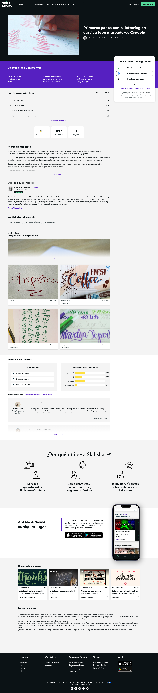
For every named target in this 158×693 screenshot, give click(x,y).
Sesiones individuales (100, 668)
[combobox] (56, 4)
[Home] (7, 4)
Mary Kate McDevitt (87, 597)
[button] (25, 4)
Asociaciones (49, 665)
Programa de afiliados (52, 662)
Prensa (22, 668)
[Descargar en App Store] (128, 663)
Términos (84, 682)
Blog (21, 671)
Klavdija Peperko (66, 345)
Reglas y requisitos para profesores (77, 670)
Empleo (22, 665)
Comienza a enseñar (76, 662)
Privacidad (75, 682)
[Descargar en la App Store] (73, 535)
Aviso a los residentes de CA (80, 684)
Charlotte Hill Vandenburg (26, 187)
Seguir (35, 187)
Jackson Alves (116, 597)
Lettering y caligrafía (33, 222)
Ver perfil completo (15, 208)
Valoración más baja (32, 395)
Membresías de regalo (100, 662)
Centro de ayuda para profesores (76, 666)
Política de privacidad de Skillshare (130, 94)
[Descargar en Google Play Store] (128, 669)
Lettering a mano (50, 222)
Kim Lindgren (18, 409)
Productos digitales (99, 665)
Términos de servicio (143, 92)
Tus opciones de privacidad (99, 682)
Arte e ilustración (15, 222)
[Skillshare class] (32, 577)
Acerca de (23, 662)
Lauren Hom (53, 597)
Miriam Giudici (65, 300)
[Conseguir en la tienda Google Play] (94, 535)
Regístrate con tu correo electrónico (134, 88)
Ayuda (67, 682)
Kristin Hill (12, 345)
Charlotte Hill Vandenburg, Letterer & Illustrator (106, 38)
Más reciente (47, 395)
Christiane (12, 300)
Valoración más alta (15, 395)
